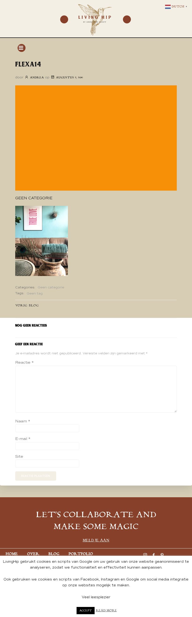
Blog (53, 554)
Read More (106, 611)
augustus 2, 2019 (69, 77)
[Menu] (64, 19)
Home (12, 554)
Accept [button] (85, 610)
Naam (22, 421)
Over (33, 554)
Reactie (24, 362)
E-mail (22, 438)
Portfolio (81, 554)
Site (19, 456)
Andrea (37, 77)
